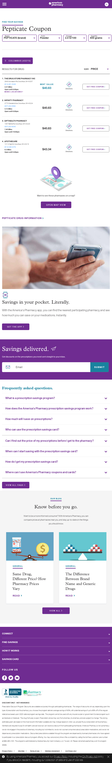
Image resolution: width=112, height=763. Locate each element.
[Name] (4, 677)
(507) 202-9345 (10, 126)
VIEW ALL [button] (54, 611)
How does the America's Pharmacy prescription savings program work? (49, 408)
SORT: (86, 69)
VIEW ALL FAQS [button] (14, 485)
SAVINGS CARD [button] (10, 659)
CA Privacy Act (89, 756)
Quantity (94, 36)
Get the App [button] (14, 327)
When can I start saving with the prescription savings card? (41, 451)
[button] (19, 38)
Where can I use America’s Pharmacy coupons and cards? (40, 472)
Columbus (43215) (19, 61)
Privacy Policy (60, 756)
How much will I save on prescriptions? (28, 419)
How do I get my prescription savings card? (31, 461)
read (17, 596)
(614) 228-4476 (10, 147)
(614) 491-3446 (10, 84)
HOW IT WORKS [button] (10, 651)
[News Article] (30, 548)
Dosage (69, 36)
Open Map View (56, 205)
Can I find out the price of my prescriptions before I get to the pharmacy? (49, 441)
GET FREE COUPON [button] (95, 87)
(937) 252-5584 (10, 106)
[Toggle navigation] (4, 5)
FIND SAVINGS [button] (10, 642)
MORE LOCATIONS (13, 92)
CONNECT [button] (7, 633)
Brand (7, 36)
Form (43, 36)
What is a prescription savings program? (30, 398)
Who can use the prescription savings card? (32, 429)
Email (19, 367)
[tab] (56, 398)
